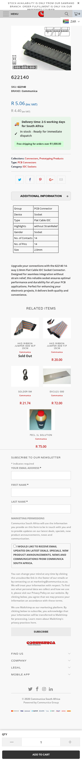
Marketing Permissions (27, 518)
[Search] (68, 14)
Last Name (19, 501)
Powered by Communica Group (41, 702)
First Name (19, 485)
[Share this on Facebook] (30, 180)
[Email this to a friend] (61, 180)
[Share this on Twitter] (19, 180)
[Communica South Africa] (41, 14)
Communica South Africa (45, 699)
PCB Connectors (27, 162)
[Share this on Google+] (51, 180)
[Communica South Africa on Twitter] (30, 689)
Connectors (31, 158)
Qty (4, 734)
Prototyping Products (51, 158)
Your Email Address (26, 468)
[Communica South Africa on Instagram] (44, 689)
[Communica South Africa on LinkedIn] (51, 689)
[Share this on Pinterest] (40, 180)
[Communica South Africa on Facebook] (37, 689)
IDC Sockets (29, 166)
